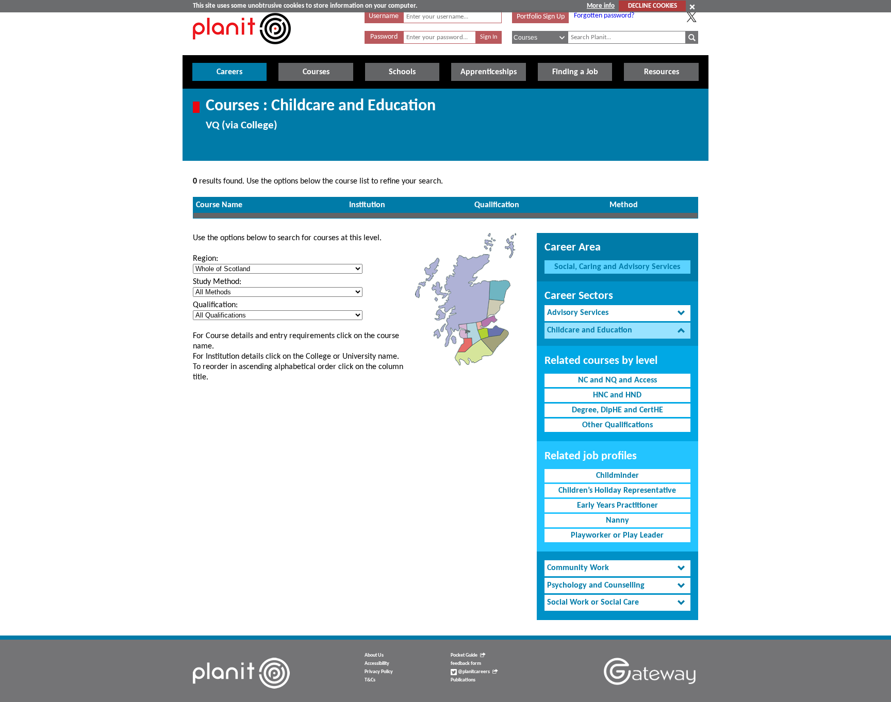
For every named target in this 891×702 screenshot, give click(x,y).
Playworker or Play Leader (617, 535)
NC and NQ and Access (617, 380)
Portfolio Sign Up (541, 17)
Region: (205, 259)
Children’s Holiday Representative (617, 491)
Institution (367, 205)
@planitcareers (473, 672)
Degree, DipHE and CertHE (617, 410)
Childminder (617, 476)
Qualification (496, 205)
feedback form (466, 663)
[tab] (617, 313)
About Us (374, 655)
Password (384, 37)
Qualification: (215, 305)
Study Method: (217, 282)
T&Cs (370, 680)
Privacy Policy (379, 672)
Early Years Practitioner (617, 506)
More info (601, 6)
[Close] (692, 6)
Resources (661, 72)
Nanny (617, 520)
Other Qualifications (617, 425)
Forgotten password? (604, 16)
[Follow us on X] (691, 17)
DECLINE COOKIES (652, 6)
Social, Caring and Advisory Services (617, 267)
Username (384, 16)
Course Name (219, 205)
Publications (463, 680)
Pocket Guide (464, 655)
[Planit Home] (242, 50)
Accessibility (377, 663)
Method (623, 205)
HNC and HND (617, 395)
